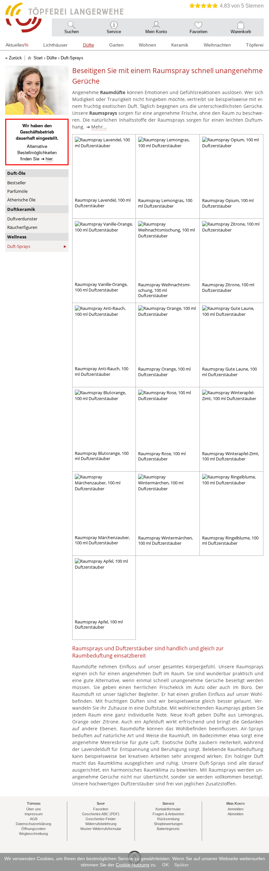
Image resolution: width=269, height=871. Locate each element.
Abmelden (235, 814)
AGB (33, 819)
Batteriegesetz (168, 829)
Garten (116, 45)
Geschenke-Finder (101, 819)
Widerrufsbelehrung (100, 824)
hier (49, 158)
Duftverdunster (22, 219)
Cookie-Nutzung (132, 864)
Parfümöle (17, 191)
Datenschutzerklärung (33, 824)
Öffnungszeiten (33, 829)
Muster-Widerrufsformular (100, 829)
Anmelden (235, 809)
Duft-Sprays (18, 246)
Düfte (52, 57)
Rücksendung (168, 819)
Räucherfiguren (22, 227)
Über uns (33, 809)
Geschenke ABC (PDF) (100, 814)
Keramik (179, 45)
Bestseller (16, 183)
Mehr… (99, 127)
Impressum (34, 814)
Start (38, 57)
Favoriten (100, 809)
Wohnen (147, 45)
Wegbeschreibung (33, 834)
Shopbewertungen (168, 824)
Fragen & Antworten (168, 814)
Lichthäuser (55, 45)
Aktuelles (17, 45)
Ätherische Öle (21, 200)
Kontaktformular (168, 809)
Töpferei (254, 45)
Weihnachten (217, 45)
